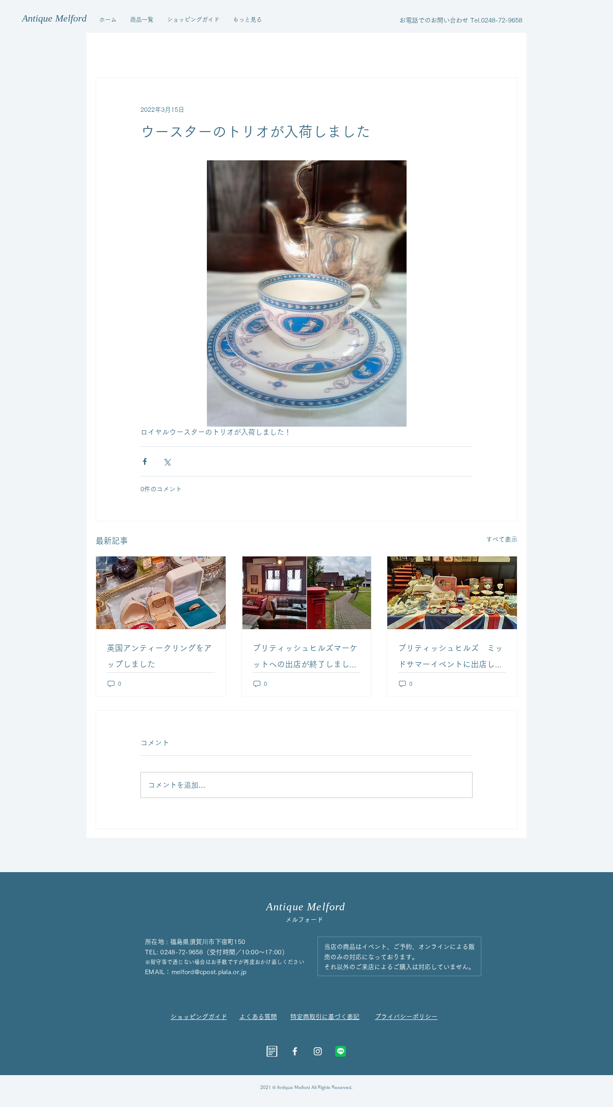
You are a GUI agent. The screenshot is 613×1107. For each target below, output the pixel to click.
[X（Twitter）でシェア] (166, 461)
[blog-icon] (272, 1051)
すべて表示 (501, 539)
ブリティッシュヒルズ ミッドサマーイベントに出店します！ (450, 658)
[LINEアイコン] (340, 1051)
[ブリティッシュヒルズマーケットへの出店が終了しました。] (307, 592)
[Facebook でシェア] (144, 461)
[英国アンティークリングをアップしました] (161, 592)
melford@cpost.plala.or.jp (209, 972)
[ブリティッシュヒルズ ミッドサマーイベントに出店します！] (452, 592)
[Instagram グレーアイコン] (317, 1051)
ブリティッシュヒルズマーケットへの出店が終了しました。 (305, 658)
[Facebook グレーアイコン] (294, 1051)
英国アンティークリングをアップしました (159, 656)
